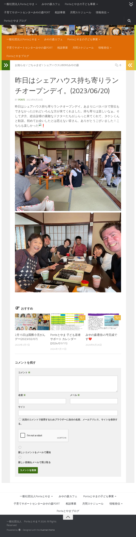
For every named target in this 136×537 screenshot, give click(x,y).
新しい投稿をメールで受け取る (34, 462)
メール (75, 395)
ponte (21, 99)
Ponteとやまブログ (15, 20)
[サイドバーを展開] (6, 65)
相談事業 (60, 12)
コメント (24, 372)
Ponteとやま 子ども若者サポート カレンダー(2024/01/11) (65, 339)
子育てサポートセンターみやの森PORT (27, 12)
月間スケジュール (80, 12)
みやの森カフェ (51, 4)
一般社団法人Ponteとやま (19, 4)
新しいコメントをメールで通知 (34, 452)
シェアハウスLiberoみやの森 (61, 65)
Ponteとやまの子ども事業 (80, 4)
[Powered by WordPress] (19, 530)
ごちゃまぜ (34, 65)
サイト (21, 407)
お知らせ (20, 65)
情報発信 (101, 12)
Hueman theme (47, 530)
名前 (22, 395)
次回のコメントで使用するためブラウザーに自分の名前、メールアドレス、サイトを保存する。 (67, 421)
